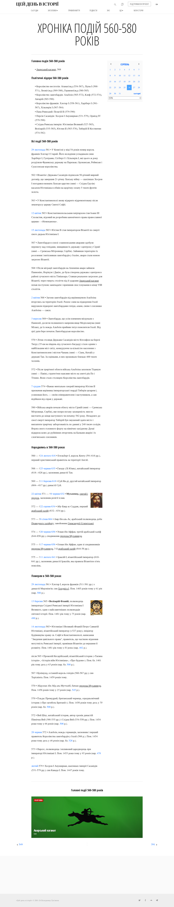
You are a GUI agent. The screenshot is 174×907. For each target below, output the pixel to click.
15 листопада (38, 230)
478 (99, 753)
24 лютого (45, 455)
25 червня (45, 468)
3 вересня (36, 318)
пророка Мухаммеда (71, 536)
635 (53, 468)
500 (39, 592)
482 (81, 647)
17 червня (45, 544)
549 (21, 844)
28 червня (36, 732)
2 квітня (35, 297)
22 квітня (36, 493)
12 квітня (36, 213)
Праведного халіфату (42, 523)
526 (71, 740)
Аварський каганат (46, 69)
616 (54, 455)
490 (33, 618)
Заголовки (53, 10)
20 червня (45, 531)
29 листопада (38, 149)
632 (62, 493)
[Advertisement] (125, 142)
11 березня (46, 481)
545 (74, 690)
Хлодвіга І (63, 588)
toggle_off (156, 4)
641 (54, 557)
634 (53, 506)
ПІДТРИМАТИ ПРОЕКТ (139, 4)
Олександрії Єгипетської (81, 523)
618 (54, 481)
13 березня (37, 601)
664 (50, 519)
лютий (34, 765)
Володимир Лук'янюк (50, 900)
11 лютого (45, 557)
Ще (122, 10)
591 (153, 844)
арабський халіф (40, 510)
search (115, 4)
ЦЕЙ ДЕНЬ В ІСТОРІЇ (37, 4)
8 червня (55, 493)
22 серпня (45, 506)
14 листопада (38, 626)
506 (62, 723)
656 (53, 531)
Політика (38, 800)
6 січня (44, 519)
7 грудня (36, 386)
